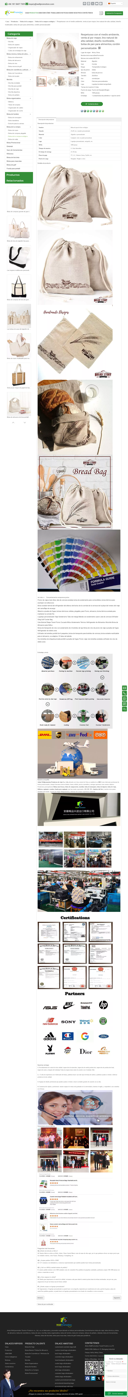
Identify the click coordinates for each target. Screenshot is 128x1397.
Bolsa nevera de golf (15, 66)
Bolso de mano (13, 130)
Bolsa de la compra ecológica (18, 136)
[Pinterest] (100, 3)
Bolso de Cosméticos (15, 73)
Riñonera (10, 154)
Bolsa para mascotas (14, 161)
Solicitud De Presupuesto (114, 13)
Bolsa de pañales (14, 95)
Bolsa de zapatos (14, 44)
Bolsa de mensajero (14, 117)
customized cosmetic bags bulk (65, 1347)
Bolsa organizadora (14, 98)
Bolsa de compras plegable (17, 133)
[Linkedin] (88, 3)
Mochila (10, 41)
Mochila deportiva (14, 92)
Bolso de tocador (13, 76)
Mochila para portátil (14, 86)
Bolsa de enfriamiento (15, 57)
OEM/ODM (8, 1353)
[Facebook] (84, 3)
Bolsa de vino (12, 63)
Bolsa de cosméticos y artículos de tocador (20, 70)
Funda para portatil (13, 168)
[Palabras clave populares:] (101, 13)
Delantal (10, 146)
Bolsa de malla (13, 139)
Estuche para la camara (16, 123)
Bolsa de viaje (12, 38)
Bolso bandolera (13, 120)
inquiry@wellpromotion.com (41, 4)
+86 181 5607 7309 (16, 4)
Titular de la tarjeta (14, 105)
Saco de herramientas (14, 150)
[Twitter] (92, 3)
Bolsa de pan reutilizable (45, 1304)
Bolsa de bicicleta (13, 157)
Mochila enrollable (14, 83)
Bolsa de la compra (13, 127)
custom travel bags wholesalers (65, 1350)
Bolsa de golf (11, 165)
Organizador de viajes (15, 47)
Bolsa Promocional (13, 143)
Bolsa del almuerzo (14, 60)
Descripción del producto (46, 119)
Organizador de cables (15, 108)
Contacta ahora (93, 104)
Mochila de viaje (13, 89)
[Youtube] (96, 3)
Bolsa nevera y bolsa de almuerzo (19, 54)
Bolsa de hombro (13, 114)
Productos (8, 1350)
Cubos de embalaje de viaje (17, 50)
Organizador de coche (15, 111)
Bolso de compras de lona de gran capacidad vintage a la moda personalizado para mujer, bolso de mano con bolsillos (19, 211)
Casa (6, 1347)
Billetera (11, 102)
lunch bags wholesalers (62, 1353)
